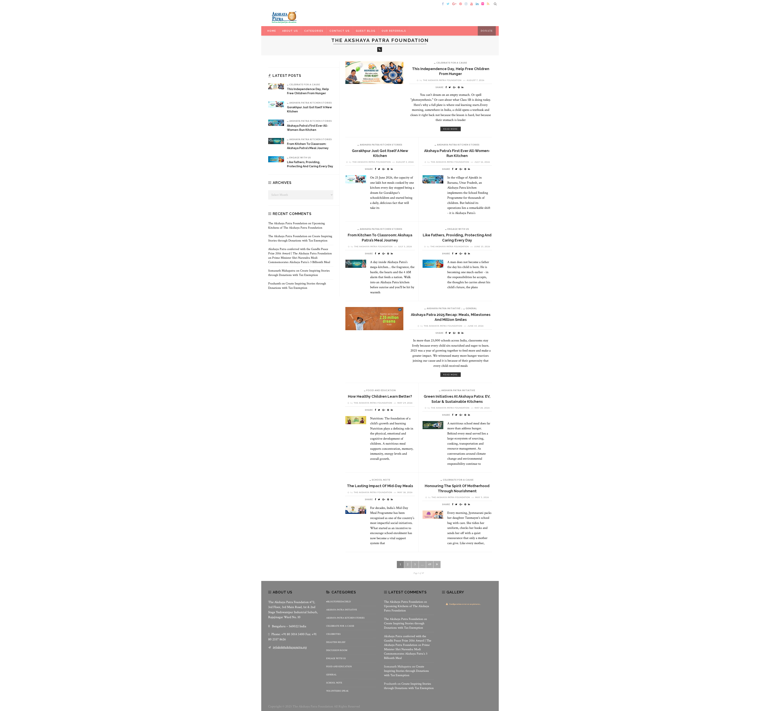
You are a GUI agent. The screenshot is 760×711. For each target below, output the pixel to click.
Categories (313, 30)
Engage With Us (458, 229)
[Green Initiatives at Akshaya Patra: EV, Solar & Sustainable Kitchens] (433, 425)
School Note (381, 479)
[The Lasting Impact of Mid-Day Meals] (355, 509)
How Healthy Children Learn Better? (380, 396)
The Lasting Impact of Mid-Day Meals (380, 486)
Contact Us (340, 30)
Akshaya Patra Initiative (444, 308)
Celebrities (333, 634)
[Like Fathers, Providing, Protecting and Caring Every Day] (433, 263)
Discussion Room (336, 650)
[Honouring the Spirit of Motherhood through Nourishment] (433, 514)
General (471, 308)
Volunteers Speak (337, 690)
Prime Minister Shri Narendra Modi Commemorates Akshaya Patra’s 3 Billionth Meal (299, 260)
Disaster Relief (335, 642)
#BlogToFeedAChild (338, 601)
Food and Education (381, 390)
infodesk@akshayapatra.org (290, 647)
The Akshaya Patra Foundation (442, 80)
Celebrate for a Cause (451, 62)
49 (429, 564)
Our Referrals (394, 30)
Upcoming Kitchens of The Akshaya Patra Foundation (296, 225)
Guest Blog (365, 30)
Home (274, 4)
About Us (290, 30)
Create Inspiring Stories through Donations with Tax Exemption (300, 238)
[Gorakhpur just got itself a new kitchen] (355, 179)
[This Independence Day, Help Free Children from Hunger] (374, 72)
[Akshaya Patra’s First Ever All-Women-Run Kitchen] (433, 179)
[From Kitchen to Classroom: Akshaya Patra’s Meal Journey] (355, 263)
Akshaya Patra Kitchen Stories (381, 144)
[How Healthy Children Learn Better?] (355, 420)
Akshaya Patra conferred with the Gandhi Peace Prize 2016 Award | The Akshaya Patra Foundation (300, 251)
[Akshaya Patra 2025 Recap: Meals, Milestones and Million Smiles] (374, 318)
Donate (487, 30)
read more (450, 129)
